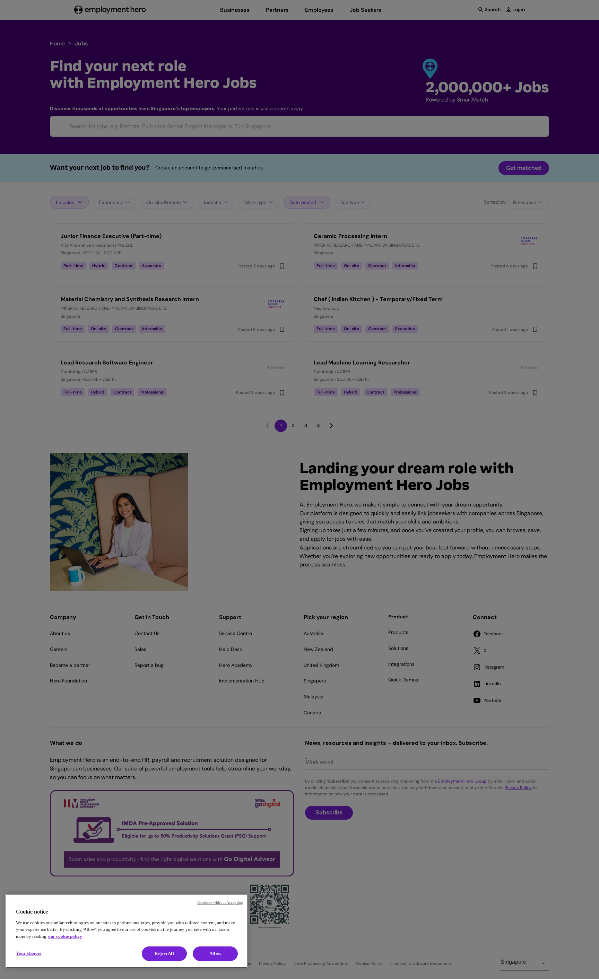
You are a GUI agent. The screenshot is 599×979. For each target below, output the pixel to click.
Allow (215, 953)
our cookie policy (65, 936)
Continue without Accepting (220, 902)
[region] (127, 931)
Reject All (164, 953)
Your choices (29, 953)
